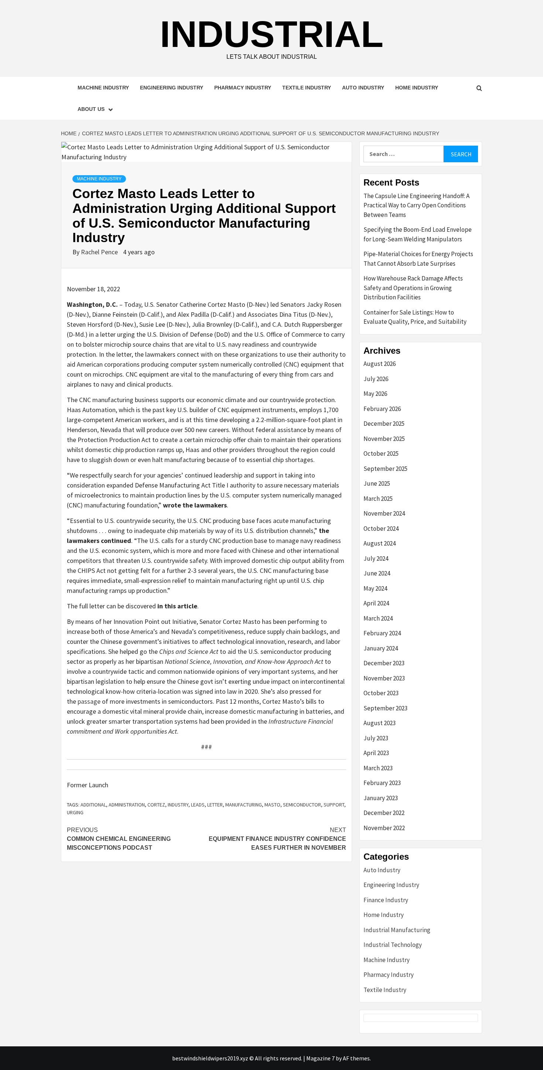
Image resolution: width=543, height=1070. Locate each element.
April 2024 (376, 603)
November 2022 (384, 828)
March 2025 (378, 499)
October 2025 (381, 453)
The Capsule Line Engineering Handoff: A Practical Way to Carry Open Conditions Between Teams (416, 205)
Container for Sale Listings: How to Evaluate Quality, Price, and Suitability (415, 317)
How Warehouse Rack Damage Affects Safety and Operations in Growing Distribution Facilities (413, 287)
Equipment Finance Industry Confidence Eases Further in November (277, 839)
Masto (272, 804)
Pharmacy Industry (242, 88)
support (334, 804)
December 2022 (383, 813)
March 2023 (378, 768)
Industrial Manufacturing (396, 930)
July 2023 (375, 738)
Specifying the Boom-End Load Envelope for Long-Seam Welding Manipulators (417, 234)
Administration (127, 804)
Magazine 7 (320, 1058)
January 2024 (380, 648)
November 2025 (384, 439)
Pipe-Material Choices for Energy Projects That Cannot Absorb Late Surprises (418, 259)
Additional (93, 804)
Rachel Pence (100, 252)
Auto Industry (363, 88)
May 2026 (375, 394)
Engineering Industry (171, 88)
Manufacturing (243, 804)
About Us (91, 109)
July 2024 (375, 558)
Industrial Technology (392, 945)
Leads (198, 804)
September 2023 (385, 708)
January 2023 (380, 798)
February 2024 (382, 633)
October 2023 (381, 693)
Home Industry (416, 88)
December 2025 (383, 423)
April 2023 (376, 753)
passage (89, 701)
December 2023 (383, 663)
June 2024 (376, 573)
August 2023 (379, 723)
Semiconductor (302, 804)
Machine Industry (103, 88)
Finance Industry (385, 900)
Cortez (156, 804)
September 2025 (385, 469)
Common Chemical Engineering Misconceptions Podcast (119, 839)
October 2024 (381, 528)
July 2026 (375, 379)
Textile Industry (306, 88)
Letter (215, 804)
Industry (178, 804)
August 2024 (379, 543)
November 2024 (384, 513)
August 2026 (379, 364)
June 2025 (376, 483)
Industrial (271, 34)
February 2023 (382, 783)
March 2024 (378, 618)
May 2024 (375, 588)
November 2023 (384, 678)
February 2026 (382, 409)
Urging (75, 812)
